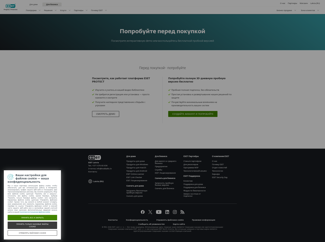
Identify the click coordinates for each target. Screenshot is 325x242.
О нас (282, 3)
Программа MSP (190, 167)
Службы (158, 169)
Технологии (217, 171)
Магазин (304, 3)
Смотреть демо (105, 113)
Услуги (63, 10)
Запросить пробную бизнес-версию (164, 184)
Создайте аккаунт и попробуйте (192, 113)
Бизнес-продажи (284, 10)
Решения (48, 10)
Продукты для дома (135, 161)
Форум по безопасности (194, 190)
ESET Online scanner (135, 174)
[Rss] (182, 213)
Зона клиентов (308, 10)
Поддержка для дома (193, 184)
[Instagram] (174, 213)
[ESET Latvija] (11, 7)
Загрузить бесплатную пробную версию (136, 191)
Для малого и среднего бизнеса (165, 162)
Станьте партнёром (192, 161)
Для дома (33, 4)
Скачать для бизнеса (164, 188)
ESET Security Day (220, 177)
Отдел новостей (219, 167)
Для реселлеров (190, 164)
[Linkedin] (167, 213)
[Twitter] (150, 213)
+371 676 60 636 (100, 165)
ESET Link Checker (134, 177)
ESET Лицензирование (136, 180)
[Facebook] (142, 213)
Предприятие (161, 166)
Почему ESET (97, 10)
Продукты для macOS (136, 167)
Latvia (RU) (315, 3)
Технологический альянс (195, 171)
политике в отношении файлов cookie (35, 212)
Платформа (31, 10)
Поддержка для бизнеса (194, 187)
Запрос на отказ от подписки (192, 194)
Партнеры (78, 10)
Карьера (216, 174)
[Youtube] (158, 213)
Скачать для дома (134, 196)
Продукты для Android (136, 171)
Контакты (92, 171)
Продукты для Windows (137, 164)
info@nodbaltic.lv (104, 168)
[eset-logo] (94, 158)
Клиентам (188, 181)
